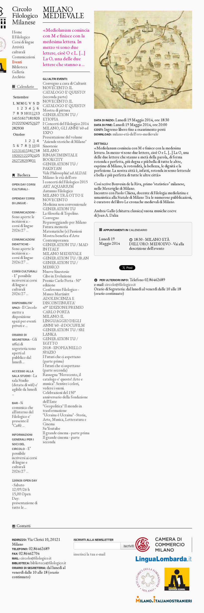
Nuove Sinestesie (56, 271)
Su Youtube (51, 428)
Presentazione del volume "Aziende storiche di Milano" (65, 139)
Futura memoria (55, 226)
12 (34, 113)
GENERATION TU (59, 208)
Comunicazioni (23, 57)
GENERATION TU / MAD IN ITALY (65, 247)
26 (34, 123)
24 (34, 156)
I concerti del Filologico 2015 (65, 181)
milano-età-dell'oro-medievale (135, 134)
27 (18, 161)
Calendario (25, 86)
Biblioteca (19, 66)
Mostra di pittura (56, 110)
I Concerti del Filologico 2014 (66, 123)
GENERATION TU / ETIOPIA (60, 117)
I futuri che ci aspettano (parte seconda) (61, 368)
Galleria (18, 71)
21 (22, 156)
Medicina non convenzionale (65, 204)
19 (14, 156)
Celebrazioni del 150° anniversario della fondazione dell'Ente (65, 397)
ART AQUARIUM (58, 186)
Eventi (17, 61)
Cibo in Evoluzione (57, 276)
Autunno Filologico (58, 190)
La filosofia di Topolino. (61, 213)
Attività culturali (18, 49)
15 (26, 151)
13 (18, 151)
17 (34, 151)
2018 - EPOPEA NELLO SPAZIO (62, 350)
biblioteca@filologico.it (48, 562)
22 (26, 156)
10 (34, 146)
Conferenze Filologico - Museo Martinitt (61, 292)
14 (22, 151)
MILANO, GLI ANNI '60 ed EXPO (65, 130)
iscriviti (129, 545)
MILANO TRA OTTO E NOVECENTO (63, 197)
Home (17, 32)
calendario (138, 230)
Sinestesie (50, 146)
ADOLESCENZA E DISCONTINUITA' (59, 301)
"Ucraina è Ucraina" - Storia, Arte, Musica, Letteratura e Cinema (65, 419)
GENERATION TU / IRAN (66, 258)
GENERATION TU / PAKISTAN (60, 166)
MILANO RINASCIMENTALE (60, 153)
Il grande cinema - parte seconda (61, 439)
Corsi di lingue (23, 42)
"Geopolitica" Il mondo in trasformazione (62, 408)
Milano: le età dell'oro (60, 177)
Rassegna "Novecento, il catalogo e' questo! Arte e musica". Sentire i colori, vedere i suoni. (63, 381)
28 (22, 161)
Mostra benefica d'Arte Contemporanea (61, 238)
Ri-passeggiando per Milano (65, 222)
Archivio (18, 76)
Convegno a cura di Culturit (64, 83)
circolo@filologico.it (120, 284)
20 (18, 156)
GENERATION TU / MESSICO (60, 265)
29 (26, 161)
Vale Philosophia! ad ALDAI (64, 173)
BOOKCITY (53, 159)
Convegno (51, 217)
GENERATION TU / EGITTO (60, 341)
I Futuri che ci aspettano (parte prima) (62, 359)
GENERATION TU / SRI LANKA (63, 332)
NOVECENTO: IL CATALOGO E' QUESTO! (64, 103)
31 (34, 161)
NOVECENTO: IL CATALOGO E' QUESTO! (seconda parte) (64, 92)
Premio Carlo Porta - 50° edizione (62, 283)
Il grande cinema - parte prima (66, 432)
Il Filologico (21, 37)
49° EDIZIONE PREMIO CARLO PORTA (63, 309)
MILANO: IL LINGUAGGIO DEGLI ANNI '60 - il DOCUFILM (64, 321)
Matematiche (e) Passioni (62, 231)
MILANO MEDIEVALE (62, 253)
